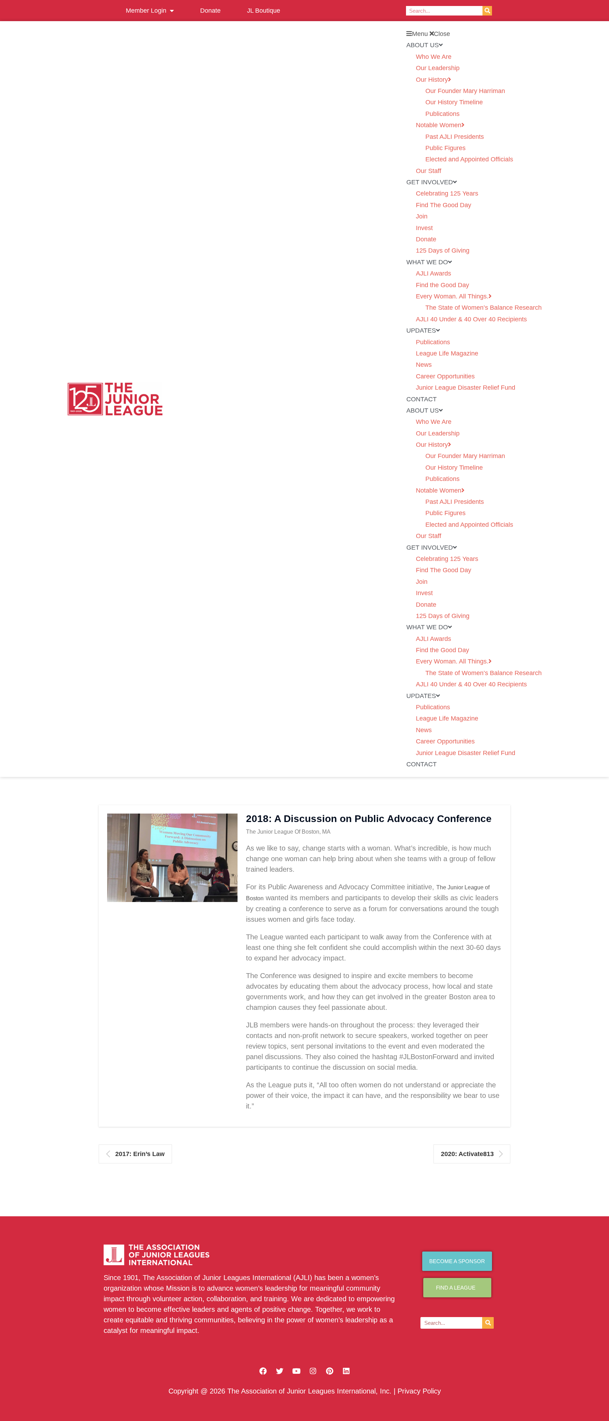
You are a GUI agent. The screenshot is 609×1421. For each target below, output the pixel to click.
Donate (210, 10)
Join (421, 216)
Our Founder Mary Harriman (465, 90)
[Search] (487, 11)
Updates (421, 330)
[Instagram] (313, 1371)
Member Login (146, 10)
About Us (422, 45)
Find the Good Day (442, 285)
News (424, 364)
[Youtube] (296, 1371)
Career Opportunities (445, 376)
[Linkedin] (346, 1371)
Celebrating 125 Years (447, 193)
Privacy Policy (419, 1391)
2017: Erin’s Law (140, 1153)
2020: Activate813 (467, 1153)
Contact (421, 399)
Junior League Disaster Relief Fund (465, 387)
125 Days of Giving (442, 250)
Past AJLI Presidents (454, 136)
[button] (474, 33)
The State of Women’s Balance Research (483, 307)
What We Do (427, 262)
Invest (424, 227)
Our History (432, 79)
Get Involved (429, 182)
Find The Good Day (443, 205)
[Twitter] (279, 1371)
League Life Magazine (447, 353)
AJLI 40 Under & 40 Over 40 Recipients (471, 319)
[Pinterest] (329, 1371)
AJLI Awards (433, 273)
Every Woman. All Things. (452, 296)
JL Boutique (263, 10)
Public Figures (445, 148)
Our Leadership (438, 68)
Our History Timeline (454, 102)
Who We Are (433, 56)
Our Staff (428, 170)
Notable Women (438, 125)
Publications (442, 113)
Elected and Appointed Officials (469, 159)
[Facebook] (263, 1371)
